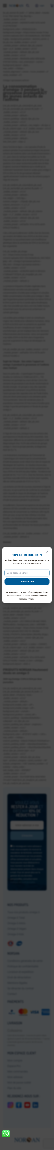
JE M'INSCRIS (27, 581)
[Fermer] (47, 552)
